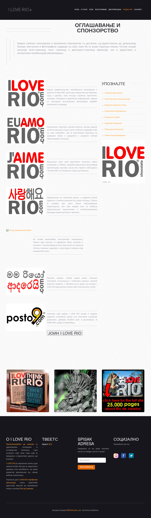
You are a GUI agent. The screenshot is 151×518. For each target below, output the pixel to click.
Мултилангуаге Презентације (117, 99)
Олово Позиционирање (115, 135)
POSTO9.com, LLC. (74, 510)
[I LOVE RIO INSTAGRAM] (116, 455)
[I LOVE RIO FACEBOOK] (123, 455)
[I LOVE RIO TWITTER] (131, 455)
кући (77, 9)
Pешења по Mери (112, 117)
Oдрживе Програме (113, 123)
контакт (138, 9)
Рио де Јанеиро (26, 444)
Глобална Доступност (114, 93)
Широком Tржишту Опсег (116, 105)
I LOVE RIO (20, 9)
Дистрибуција (115, 9)
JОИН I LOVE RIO (64, 333)
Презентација (12, 444)
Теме (91, 9)
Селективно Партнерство (115, 111)
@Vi (50, 444)
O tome (84, 9)
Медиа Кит (128, 9)
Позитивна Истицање (114, 129)
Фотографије (101, 9)
